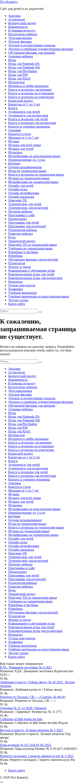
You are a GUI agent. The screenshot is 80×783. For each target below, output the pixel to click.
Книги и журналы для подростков (32, 123)
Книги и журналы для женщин (30, 89)
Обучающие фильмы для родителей (33, 259)
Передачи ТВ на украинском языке (32, 244)
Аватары (14, 15)
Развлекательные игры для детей (31, 274)
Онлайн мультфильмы (23, 193)
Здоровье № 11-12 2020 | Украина (23, 708)
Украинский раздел (21, 241)
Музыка (13, 141)
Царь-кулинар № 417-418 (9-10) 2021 (25, 745)
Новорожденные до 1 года (26, 159)
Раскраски (15, 281)
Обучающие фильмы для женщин (31, 52)
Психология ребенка (22, 230)
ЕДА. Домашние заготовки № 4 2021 (26, 667)
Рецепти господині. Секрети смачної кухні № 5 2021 (37, 756)
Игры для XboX (19, 78)
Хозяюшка (15, 289)
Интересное (16, 82)
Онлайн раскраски (21, 196)
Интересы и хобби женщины (28, 86)
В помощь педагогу (22, 30)
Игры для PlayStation (22, 71)
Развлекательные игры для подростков (35, 278)
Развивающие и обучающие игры (31, 270)
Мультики (15, 152)
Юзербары (15, 256)
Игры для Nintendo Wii (24, 67)
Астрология (16, 19)
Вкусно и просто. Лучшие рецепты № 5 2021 (31, 730)
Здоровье (14, 130)
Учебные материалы (22, 292)
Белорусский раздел (22, 23)
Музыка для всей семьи (24, 145)
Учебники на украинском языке (30, 248)
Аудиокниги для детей (24, 111)
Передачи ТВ (17, 200)
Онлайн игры (17, 189)
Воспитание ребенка (22, 34)
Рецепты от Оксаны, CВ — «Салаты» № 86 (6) (32, 697)
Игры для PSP (18, 75)
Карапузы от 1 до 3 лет (24, 104)
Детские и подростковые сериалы (31, 45)
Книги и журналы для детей (28, 119)
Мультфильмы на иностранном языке (34, 156)
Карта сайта (16, 304)
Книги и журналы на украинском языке (36, 174)
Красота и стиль (19, 134)
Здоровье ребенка (20, 56)
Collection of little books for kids (21, 719)
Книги (12, 108)
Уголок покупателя (21, 285)
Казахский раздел (20, 100)
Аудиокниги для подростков (28, 115)
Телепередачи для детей (24, 204)
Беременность (18, 27)
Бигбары (14, 163)
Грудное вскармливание (25, 167)
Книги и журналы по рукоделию (31, 97)
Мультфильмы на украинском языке (33, 182)
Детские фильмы (20, 41)
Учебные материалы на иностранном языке (38, 296)
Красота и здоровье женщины (29, 126)
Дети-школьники (20, 38)
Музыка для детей (20, 148)
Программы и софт (21, 215)
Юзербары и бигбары (23, 252)
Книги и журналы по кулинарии (31, 93)
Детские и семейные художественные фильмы (40, 49)
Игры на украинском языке (27, 171)
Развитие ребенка (20, 233)
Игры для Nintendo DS (24, 63)
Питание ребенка (20, 211)
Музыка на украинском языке (29, 178)
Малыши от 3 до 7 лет (23, 137)
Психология (16, 263)
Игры (12, 60)
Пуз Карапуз (9, 1)
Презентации (17, 219)
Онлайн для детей (20, 185)
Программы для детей (23, 222)
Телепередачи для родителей (28, 207)
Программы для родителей (27, 226)
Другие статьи (18, 300)
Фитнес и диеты (19, 267)
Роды (12, 237)
